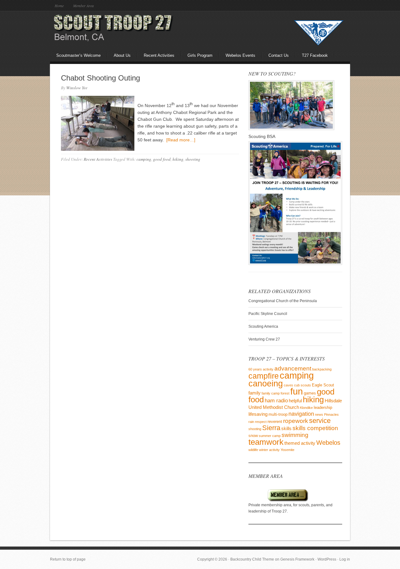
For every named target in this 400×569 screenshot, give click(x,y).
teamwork (265, 442)
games (310, 393)
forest (285, 393)
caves (288, 385)
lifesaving (258, 414)
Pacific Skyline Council (267, 313)
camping (144, 159)
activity (268, 369)
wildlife (253, 450)
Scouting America (263, 326)
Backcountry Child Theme (252, 559)
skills (286, 428)
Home (59, 5)
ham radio (276, 401)
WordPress (327, 559)
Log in (344, 559)
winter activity (269, 450)
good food (162, 159)
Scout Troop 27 (104, 29)
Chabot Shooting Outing (100, 78)
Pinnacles (331, 414)
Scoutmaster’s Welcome (78, 55)
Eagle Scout (323, 385)
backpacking (322, 369)
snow (253, 435)
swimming (295, 435)
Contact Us (278, 55)
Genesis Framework (297, 559)
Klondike (306, 408)
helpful (295, 400)
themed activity (299, 443)
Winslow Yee (77, 88)
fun (296, 391)
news (319, 414)
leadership (323, 407)
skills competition (315, 428)
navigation (301, 414)
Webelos (328, 442)
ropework (295, 420)
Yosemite (287, 450)
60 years (255, 369)
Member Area (83, 5)
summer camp (270, 436)
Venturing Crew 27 (264, 339)
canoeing (265, 383)
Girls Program (200, 55)
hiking (177, 159)
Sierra (271, 428)
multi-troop (278, 414)
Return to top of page (68, 559)
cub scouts (302, 385)
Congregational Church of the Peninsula (282, 301)
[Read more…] (180, 139)
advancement (292, 368)
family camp (271, 393)
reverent (275, 421)
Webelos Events (240, 55)
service (320, 420)
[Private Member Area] (278, 500)
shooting (192, 159)
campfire (263, 376)
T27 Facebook (315, 55)
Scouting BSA (261, 136)
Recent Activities (159, 55)
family (254, 392)
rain (251, 422)
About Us (122, 55)
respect (261, 422)
